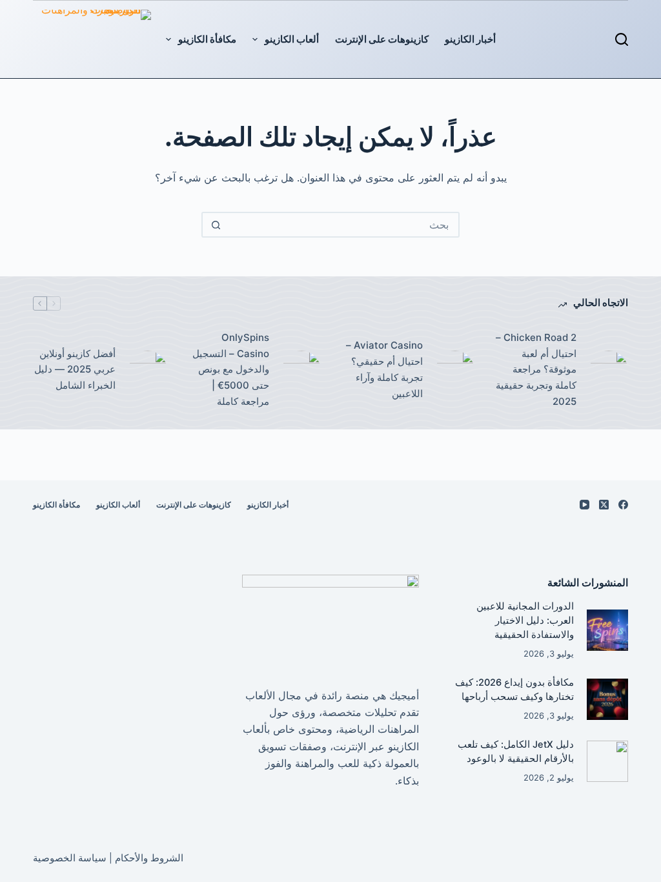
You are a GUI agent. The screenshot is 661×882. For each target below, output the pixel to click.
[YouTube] (584, 504)
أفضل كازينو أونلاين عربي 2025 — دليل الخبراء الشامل (75, 369)
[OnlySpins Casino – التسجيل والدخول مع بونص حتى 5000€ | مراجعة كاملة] (301, 370)
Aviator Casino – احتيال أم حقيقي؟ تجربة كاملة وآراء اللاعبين (384, 369)
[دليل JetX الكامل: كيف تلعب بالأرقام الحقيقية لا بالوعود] (607, 761)
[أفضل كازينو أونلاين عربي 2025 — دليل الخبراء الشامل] (147, 370)
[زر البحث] (216, 225)
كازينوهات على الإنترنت (382, 39)
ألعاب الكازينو (292, 39)
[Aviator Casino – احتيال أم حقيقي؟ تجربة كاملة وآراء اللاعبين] (455, 370)
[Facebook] (623, 504)
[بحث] (621, 39)
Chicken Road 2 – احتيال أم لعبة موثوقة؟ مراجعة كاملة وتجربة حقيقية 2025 (536, 369)
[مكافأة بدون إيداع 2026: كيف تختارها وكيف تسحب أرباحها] (607, 699)
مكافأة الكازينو (207, 39)
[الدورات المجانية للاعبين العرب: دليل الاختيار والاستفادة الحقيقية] (607, 630)
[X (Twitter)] (604, 504)
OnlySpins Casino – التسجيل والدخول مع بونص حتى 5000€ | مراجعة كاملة (230, 369)
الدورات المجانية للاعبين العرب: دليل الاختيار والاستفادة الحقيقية (525, 620)
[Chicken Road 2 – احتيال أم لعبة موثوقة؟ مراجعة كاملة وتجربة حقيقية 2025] (608, 370)
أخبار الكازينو (470, 39)
